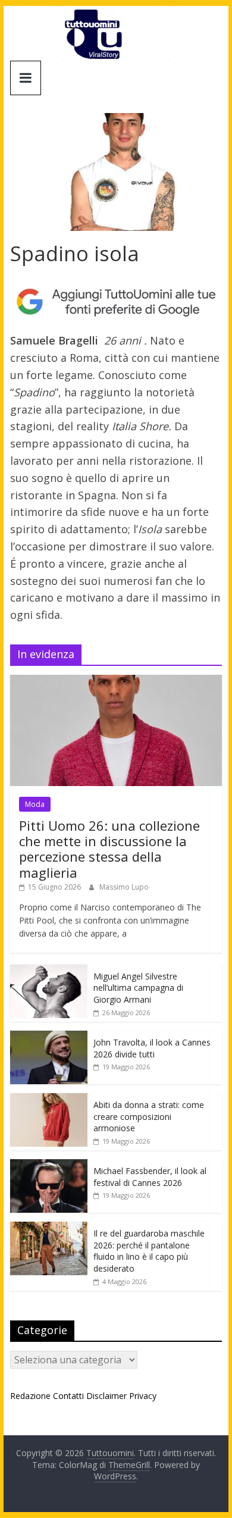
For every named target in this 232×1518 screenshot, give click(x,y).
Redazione (30, 1395)
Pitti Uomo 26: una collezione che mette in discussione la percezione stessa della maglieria (109, 848)
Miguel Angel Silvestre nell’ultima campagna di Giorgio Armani (138, 988)
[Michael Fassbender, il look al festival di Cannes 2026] (48, 1165)
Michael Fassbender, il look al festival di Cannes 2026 (149, 1176)
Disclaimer (106, 1395)
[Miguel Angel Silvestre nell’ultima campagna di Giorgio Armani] (48, 970)
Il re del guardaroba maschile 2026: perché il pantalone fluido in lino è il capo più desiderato (149, 1251)
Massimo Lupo (124, 887)
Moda (35, 804)
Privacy (142, 1395)
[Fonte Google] (116, 302)
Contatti (68, 1395)
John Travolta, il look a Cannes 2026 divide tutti (152, 1048)
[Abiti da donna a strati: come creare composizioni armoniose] (48, 1099)
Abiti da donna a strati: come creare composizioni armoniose (148, 1116)
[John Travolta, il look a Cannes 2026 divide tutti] (48, 1037)
